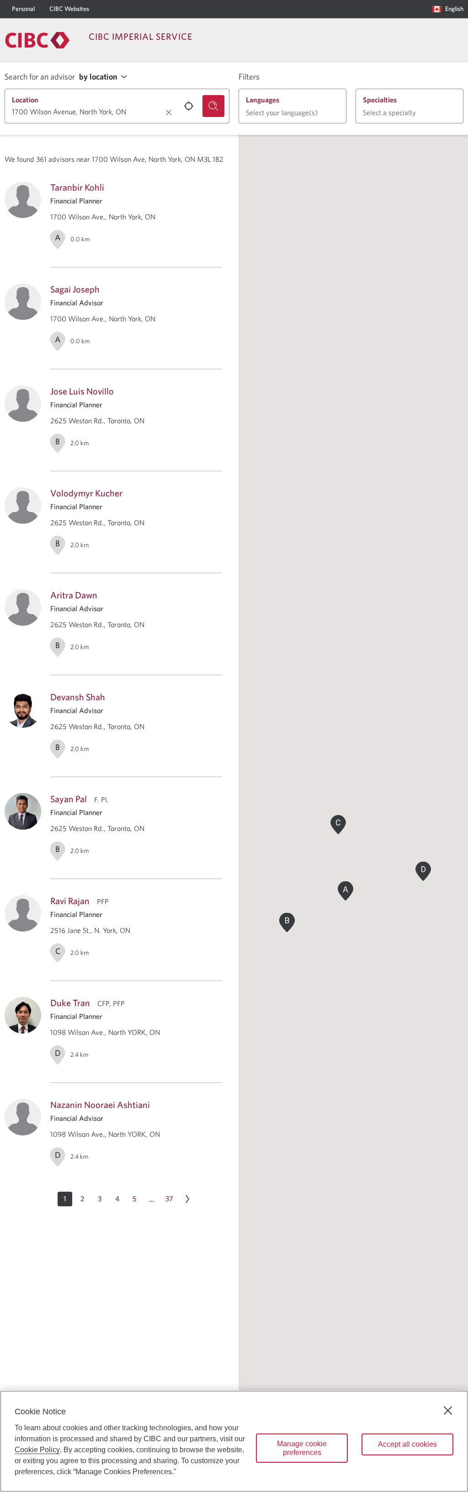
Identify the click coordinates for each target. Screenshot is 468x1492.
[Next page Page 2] (187, 1199)
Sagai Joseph (75, 289)
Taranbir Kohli (77, 187)
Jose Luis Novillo (82, 391)
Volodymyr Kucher (86, 493)
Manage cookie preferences (302, 1448)
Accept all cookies (407, 1444)
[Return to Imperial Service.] (37, 40)
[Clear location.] (168, 112)
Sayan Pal (68, 799)
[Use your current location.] (189, 106)
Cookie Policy (37, 1450)
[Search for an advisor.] (213, 106)
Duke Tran (70, 1002)
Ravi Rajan (70, 900)
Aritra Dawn (73, 595)
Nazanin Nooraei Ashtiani (100, 1104)
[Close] (447, 1410)
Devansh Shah (77, 697)
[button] (105, 77)
